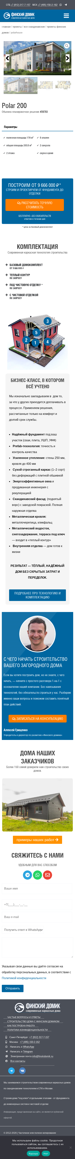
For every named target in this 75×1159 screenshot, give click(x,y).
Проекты (17, 26)
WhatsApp (28, 1046)
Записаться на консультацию (39, 719)
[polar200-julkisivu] (37, 58)
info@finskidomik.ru (42, 1056)
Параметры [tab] (10, 126)
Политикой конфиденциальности (24, 978)
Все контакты (17, 1061)
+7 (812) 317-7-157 (20, 4)
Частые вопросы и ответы (23, 1017)
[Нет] (70, 1147)
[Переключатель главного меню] (66, 16)
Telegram (28, 1051)
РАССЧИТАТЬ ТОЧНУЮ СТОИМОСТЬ (36, 205)
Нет (46, 1153)
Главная (6, 26)
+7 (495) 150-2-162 (48, 4)
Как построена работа (21, 1026)
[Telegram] (11, 1070)
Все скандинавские (34, 26)
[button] (7, 58)
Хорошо (33, 1153)
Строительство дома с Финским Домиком (33, 1021)
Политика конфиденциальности (27, 1030)
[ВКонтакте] (22, 1070)
